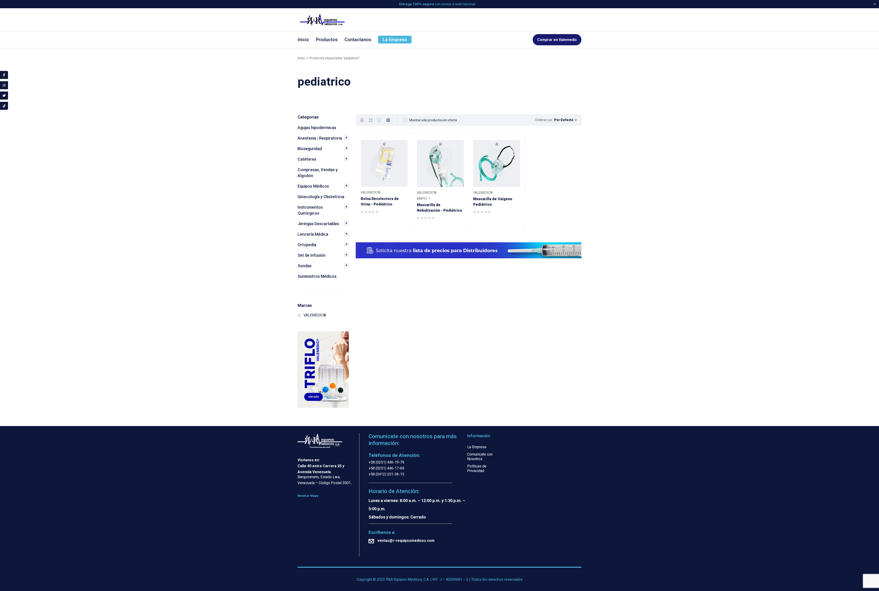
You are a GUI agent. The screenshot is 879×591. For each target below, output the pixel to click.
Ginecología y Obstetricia (321, 196)
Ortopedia (307, 244)
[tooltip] (4, 75)
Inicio (301, 58)
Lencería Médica (313, 234)
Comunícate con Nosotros (480, 456)
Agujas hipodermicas (317, 127)
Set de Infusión (312, 255)
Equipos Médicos (313, 186)
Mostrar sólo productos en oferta (433, 120)
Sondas (305, 265)
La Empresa (476, 447)
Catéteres (307, 159)
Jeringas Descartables (318, 223)
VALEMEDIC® (315, 315)
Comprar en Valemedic (557, 40)
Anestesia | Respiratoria (320, 138)
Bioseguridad (310, 148)
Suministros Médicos (317, 276)
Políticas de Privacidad (476, 468)
